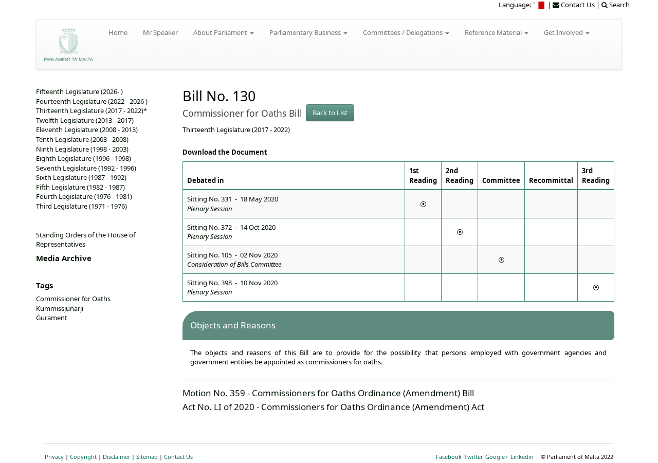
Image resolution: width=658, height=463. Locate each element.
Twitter (473, 456)
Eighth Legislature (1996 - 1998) (83, 158)
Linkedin (522, 456)
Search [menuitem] (619, 4)
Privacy (54, 456)
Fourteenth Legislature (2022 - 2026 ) (92, 101)
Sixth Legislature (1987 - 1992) (81, 177)
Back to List (330, 112)
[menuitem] (539, 4)
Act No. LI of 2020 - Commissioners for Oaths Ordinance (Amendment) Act (333, 407)
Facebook (449, 456)
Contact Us (178, 456)
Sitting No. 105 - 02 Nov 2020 (234, 259)
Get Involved (564, 32)
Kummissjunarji (59, 308)
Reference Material (494, 32)
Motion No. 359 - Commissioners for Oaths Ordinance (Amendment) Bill (328, 393)
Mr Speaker (160, 32)
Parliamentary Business (305, 32)
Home (117, 32)
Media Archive (64, 258)
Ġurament (51, 317)
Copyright (83, 456)
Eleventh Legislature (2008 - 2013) (87, 129)
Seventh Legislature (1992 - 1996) (86, 168)
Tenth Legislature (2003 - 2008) (82, 139)
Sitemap (147, 456)
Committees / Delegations (403, 32)
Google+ (496, 456)
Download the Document (224, 152)
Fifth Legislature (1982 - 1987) (80, 187)
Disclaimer (116, 456)
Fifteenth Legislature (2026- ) (79, 91)
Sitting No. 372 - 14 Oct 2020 (231, 232)
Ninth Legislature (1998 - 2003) (82, 149)
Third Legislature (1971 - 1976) (81, 206)
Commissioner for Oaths (73, 298)
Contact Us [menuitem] (577, 4)
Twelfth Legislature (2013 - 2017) (85, 120)
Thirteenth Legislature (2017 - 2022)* (91, 110)
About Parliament (221, 32)
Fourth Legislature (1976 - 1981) (84, 196)
